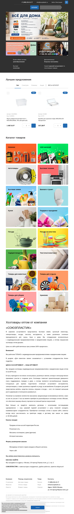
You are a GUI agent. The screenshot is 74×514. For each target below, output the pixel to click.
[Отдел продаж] (53, 48)
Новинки (40, 487)
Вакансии (8, 484)
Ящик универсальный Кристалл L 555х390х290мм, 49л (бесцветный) (17, 119)
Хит (18, 85)
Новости (8, 487)
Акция (42, 85)
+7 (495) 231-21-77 (27, 2)
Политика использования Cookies (10, 508)
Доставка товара (23, 482)
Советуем (25, 85)
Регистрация (59, 2)
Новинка (34, 85)
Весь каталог (53, 85)
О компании (9, 482)
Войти (53, 2)
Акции (39, 484)
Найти (59, 7)
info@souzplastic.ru (42, 2)
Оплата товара (22, 484)
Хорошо (38, 507)
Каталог (34, 7)
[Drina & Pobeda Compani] (21, 48)
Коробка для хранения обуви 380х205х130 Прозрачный (51, 119)
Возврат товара (22, 487)
